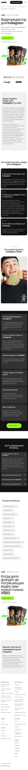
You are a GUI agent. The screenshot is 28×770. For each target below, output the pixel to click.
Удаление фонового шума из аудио (20, 700)
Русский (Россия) (5, 765)
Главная (3, 6)
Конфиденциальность (20, 724)
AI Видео (17, 691)
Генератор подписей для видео (6, 700)
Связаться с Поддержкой (18, 733)
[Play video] (14, 279)
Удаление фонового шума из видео (20, 704)
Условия (17, 727)
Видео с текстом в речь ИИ (19, 709)
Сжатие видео (4, 704)
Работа (16, 721)
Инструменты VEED (11, 6)
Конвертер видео (5, 707)
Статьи (2, 733)
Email (16, 756)
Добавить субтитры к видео (6, 689)
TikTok (16, 753)
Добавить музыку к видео (5, 685)
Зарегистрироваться (16, 2)
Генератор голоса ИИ (20, 694)
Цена (2, 721)
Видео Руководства (6, 738)
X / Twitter (17, 748)
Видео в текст (4, 709)
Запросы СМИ (18, 736)
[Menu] (25, 2)
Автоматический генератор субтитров (6, 696)
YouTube (17, 742)
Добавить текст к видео (7, 693)
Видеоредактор (22, 6)
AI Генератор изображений (18, 688)
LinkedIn (17, 745)
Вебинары (3, 736)
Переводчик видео (5, 712)
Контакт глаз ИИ (19, 697)
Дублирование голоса (20, 715)
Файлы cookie (18, 729)
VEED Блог (3, 730)
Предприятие (4, 724)
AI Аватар (17, 684)
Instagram (17, 751)
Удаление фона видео (20, 712)
